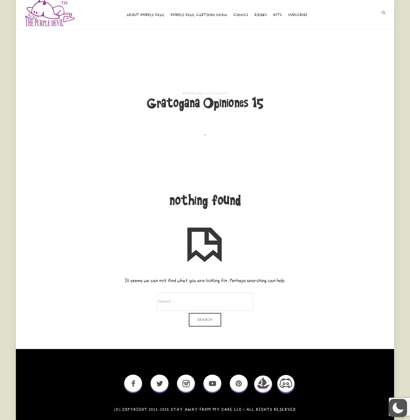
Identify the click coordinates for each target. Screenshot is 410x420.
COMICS (241, 15)
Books (261, 15)
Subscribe (297, 15)
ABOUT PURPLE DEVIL (146, 15)
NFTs (277, 15)
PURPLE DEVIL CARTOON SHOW (199, 15)
